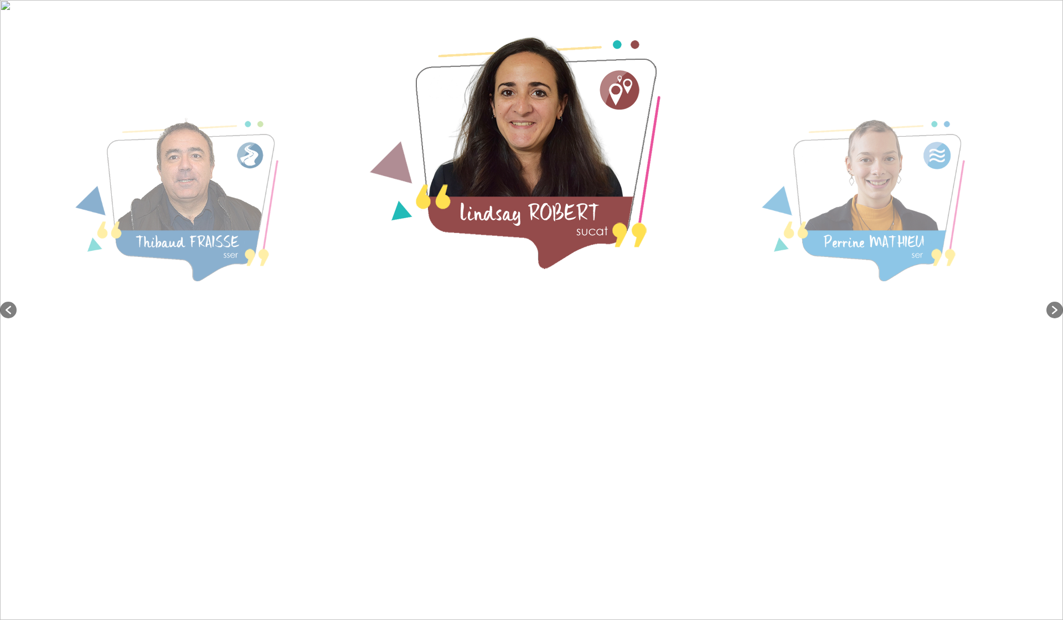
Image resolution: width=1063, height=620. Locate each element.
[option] (188, 310)
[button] (8, 310)
